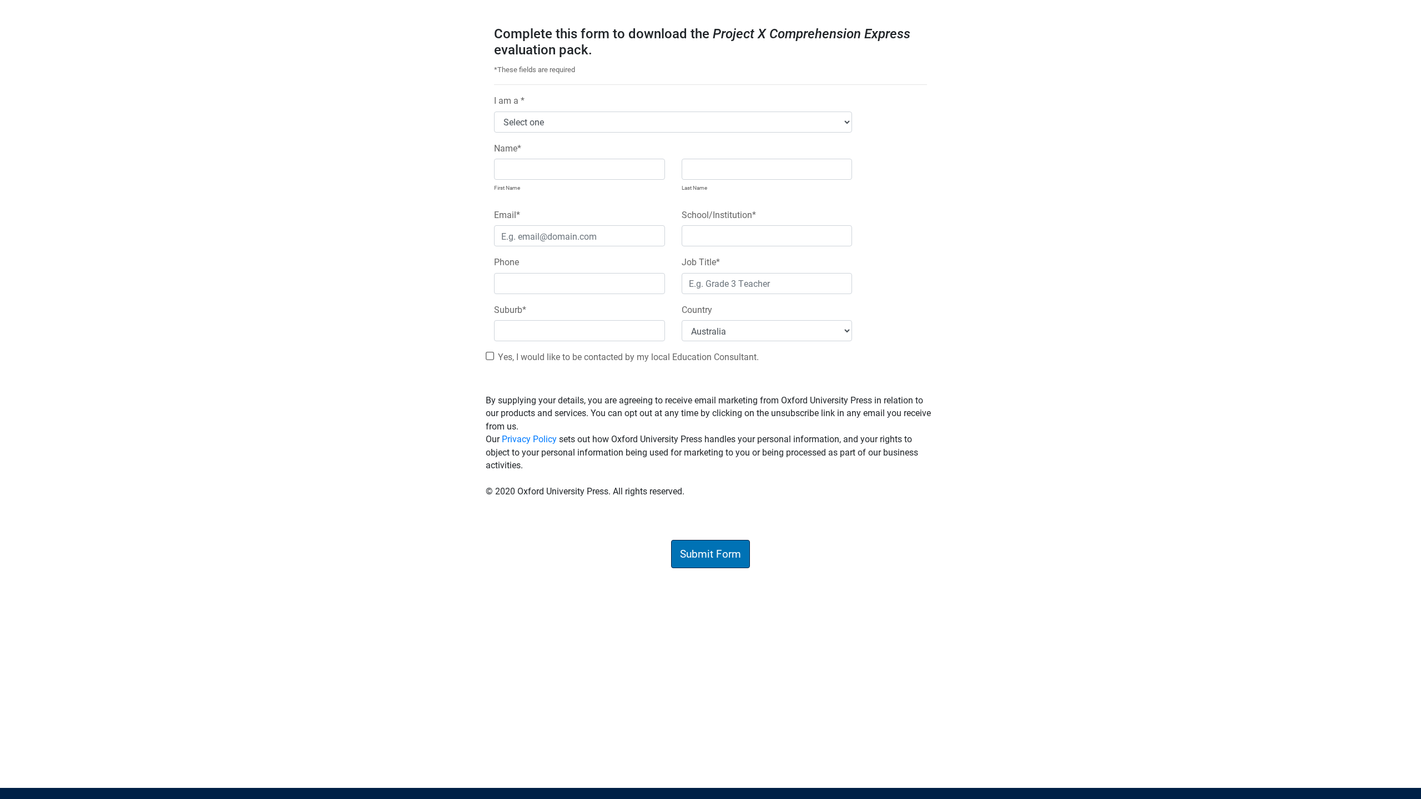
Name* (507, 148)
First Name (507, 187)
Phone (506, 261)
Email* (507, 214)
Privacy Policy (529, 438)
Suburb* (510, 309)
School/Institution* (719, 214)
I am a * (509, 100)
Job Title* (701, 261)
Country (697, 309)
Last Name (694, 187)
